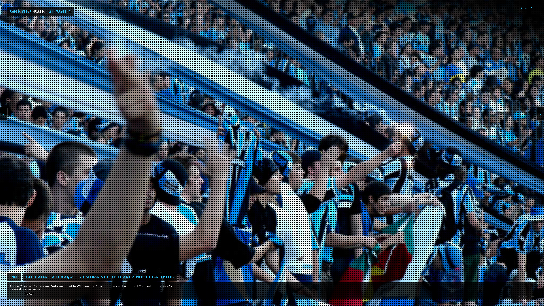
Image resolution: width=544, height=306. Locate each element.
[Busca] (521, 8)
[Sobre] (526, 8)
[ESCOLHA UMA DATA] (70, 11)
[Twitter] (535, 8)
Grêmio (27, 11)
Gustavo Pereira (528, 296)
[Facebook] (531, 8)
